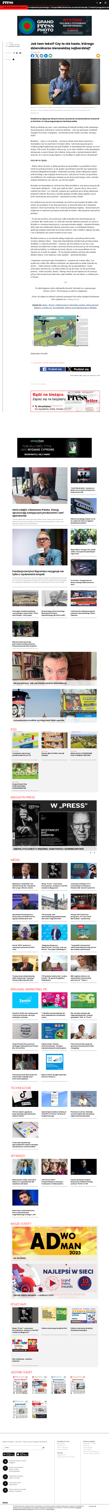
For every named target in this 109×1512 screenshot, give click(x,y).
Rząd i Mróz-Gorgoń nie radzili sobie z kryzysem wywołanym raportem (83, 552)
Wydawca (61, 1445)
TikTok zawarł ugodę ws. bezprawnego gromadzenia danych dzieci (23, 1114)
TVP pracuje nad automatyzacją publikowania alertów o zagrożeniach (54, 917)
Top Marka (87, 1449)
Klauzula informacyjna (66, 1457)
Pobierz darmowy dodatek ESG (54, 1328)
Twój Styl (45, 363)
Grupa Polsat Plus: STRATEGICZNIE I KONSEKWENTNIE (19, 786)
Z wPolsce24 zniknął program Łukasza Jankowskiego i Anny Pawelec (83, 613)
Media (15, 860)
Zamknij (92, 1506)
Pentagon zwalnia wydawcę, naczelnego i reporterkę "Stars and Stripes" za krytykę (25, 613)
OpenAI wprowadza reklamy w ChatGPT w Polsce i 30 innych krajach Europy (54, 1114)
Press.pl (86, 1445)
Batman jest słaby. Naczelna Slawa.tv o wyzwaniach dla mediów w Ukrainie (24, 1182)
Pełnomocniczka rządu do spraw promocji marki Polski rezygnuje (82, 1046)
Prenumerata (62, 1449)
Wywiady (18, 1156)
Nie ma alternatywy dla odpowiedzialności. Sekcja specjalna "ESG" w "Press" (82, 1015)
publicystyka (38, 363)
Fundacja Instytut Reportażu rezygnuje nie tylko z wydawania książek (38, 573)
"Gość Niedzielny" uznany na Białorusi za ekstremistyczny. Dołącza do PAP (83, 490)
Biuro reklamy (62, 1447)
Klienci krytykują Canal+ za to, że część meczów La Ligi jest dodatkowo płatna (83, 521)
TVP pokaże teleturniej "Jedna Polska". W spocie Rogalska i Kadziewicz (54, 978)
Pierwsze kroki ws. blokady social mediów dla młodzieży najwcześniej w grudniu (82, 1114)
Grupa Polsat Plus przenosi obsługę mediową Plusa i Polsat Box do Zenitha (25, 1046)
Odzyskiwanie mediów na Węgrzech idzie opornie (38, 720)
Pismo (51, 363)
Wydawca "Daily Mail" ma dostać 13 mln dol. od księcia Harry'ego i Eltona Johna (23, 886)
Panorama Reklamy (91, 1451)
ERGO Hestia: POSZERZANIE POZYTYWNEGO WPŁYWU (81, 754)
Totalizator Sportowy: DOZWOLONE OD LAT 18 (21, 754)
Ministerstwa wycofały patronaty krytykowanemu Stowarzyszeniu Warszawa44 (24, 644)
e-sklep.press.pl (73, 299)
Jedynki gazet (21, 1372)
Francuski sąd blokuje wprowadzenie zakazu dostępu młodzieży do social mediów (25, 1145)
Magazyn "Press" (89, 1443)
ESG (13, 729)
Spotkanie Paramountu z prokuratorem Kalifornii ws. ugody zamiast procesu (23, 917)
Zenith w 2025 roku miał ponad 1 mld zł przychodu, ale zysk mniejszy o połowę (25, 1015)
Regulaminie (50, 1509)
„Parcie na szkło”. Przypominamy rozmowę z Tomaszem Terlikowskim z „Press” (52, 1183)
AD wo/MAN (87, 1447)
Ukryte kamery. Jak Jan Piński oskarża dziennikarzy (40, 683)
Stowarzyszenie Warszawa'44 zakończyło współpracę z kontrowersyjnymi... (24, 1077)
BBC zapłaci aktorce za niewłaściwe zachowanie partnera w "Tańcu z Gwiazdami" (81, 979)
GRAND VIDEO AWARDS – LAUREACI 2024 (33, 1295)
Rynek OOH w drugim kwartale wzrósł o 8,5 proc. (54, 1076)
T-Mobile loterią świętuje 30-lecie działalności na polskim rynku (53, 1015)
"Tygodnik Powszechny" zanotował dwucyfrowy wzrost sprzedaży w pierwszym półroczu (83, 948)
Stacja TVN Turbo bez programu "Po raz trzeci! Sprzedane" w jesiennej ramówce (81, 918)
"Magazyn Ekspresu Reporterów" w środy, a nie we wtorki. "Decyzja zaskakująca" (54, 947)
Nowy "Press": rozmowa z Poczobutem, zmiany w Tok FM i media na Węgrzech (54, 886)
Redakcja (61, 1443)
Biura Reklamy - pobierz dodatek (22, 1360)
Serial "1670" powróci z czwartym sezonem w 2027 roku (23, 947)
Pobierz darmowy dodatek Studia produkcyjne (82, 1329)
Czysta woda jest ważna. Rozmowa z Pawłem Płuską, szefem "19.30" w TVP (82, 1182)
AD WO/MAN (19, 1258)
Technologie (21, 1088)
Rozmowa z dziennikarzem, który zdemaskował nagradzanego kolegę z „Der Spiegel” (24, 1213)
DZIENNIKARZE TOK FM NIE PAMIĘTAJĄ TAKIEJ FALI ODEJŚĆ (43, 849)
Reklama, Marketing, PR (29, 989)
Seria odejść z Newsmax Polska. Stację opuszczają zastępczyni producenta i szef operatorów (38, 512)
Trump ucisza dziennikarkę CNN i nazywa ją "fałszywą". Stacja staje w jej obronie (23, 978)
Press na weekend (59, 363)
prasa (44, 384)
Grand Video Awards (91, 1453)
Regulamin (61, 1455)
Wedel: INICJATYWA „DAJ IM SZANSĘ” (53, 754)
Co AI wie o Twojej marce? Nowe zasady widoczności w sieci (82, 582)
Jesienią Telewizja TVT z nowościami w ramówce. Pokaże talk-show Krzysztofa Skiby (83, 887)
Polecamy (19, 1304)
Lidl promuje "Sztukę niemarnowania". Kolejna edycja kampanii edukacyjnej (54, 1046)
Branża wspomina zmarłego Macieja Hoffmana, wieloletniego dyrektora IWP (53, 613)
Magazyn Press (23, 797)
